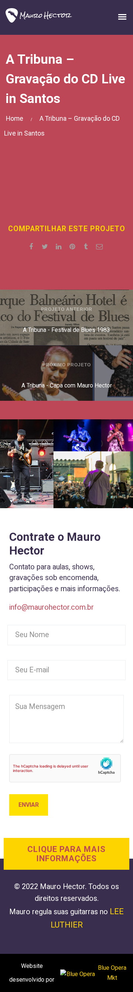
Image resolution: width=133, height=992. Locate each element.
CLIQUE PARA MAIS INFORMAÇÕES (66, 854)
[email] (101, 246)
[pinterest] (73, 246)
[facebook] (32, 246)
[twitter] (46, 246)
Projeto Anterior (66, 309)
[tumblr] (87, 246)
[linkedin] (59, 246)
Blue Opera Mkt (112, 972)
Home (14, 118)
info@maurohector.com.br (51, 607)
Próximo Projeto (66, 364)
